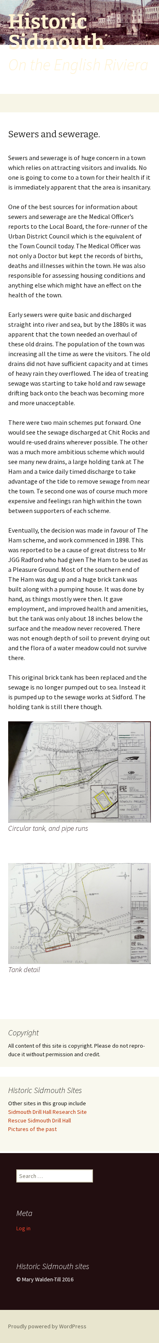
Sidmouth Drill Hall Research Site (47, 1111)
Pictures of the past (32, 1129)
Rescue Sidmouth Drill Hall (39, 1120)
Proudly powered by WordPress (47, 1326)
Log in (23, 1228)
